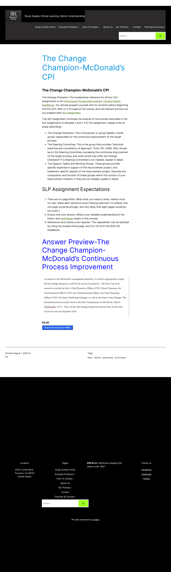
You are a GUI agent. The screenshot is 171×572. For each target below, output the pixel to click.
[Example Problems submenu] (78, 27)
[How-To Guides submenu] (99, 27)
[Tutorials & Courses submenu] (165, 27)
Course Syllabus (107, 357)
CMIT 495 (97, 357)
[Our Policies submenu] (129, 27)
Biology (90, 357)
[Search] (160, 36)
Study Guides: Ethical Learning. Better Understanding (55, 16)
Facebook (146, 469)
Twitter (146, 478)
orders (96, 519)
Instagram (146, 474)
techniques (67, 218)
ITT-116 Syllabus (120, 357)
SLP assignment (72, 112)
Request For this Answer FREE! (57, 328)
